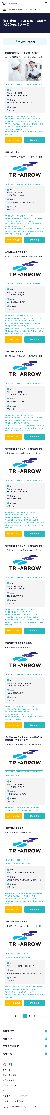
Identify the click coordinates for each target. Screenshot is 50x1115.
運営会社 (6, 1090)
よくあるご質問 (9, 1075)
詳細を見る (34, 140)
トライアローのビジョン (13, 1101)
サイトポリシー (9, 1085)
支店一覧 (6, 1070)
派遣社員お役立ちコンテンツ (15, 1095)
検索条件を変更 (26, 41)
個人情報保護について (12, 1080)
